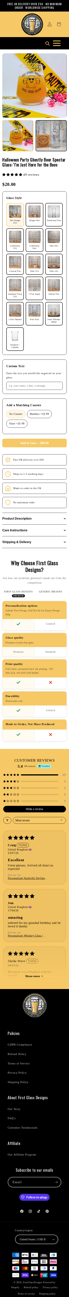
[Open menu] (56, 43)
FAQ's (12, 1118)
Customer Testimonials (23, 1127)
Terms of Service (19, 1063)
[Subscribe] (56, 1182)
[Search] (47, 43)
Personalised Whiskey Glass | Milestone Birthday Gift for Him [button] (27, 935)
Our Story (14, 1109)
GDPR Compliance (20, 1044)
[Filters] (7, 820)
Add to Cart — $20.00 (34, 443)
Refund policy (31, 1287)
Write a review (34, 809)
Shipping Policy (18, 1082)
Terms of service (26, 1293)
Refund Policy (17, 1054)
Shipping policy (47, 1293)
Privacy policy (50, 1287)
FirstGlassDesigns (32, 1282)
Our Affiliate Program (22, 1154)
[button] (58, 24)
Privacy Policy (17, 1072)
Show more (32, 976)
